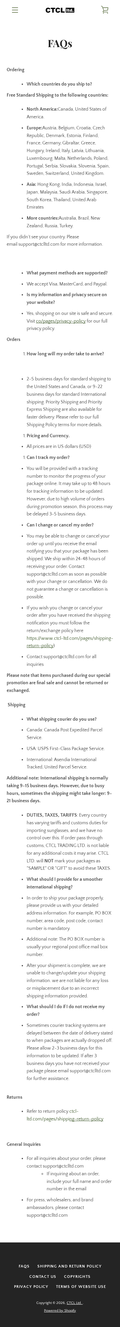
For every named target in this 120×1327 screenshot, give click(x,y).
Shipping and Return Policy (69, 1266)
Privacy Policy (31, 1287)
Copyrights (77, 1277)
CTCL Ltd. (75, 1303)
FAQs (24, 1266)
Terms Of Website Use (81, 1287)
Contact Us (42, 1277)
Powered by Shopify (60, 1311)
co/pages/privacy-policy (61, 321)
